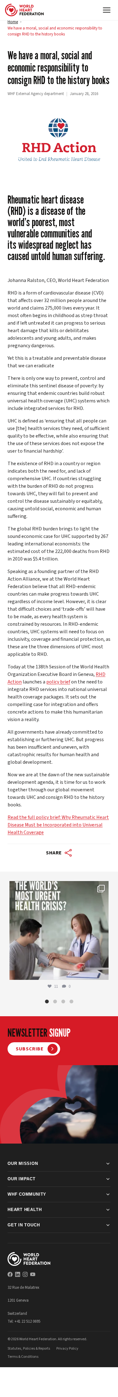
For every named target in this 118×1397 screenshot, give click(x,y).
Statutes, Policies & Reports (29, 1348)
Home (13, 22)
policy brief (58, 681)
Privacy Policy (67, 1348)
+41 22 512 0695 (27, 1321)
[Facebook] (10, 1274)
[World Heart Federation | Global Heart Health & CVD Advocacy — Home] (24, 10)
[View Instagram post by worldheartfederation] (102, 972)
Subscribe (30, 1048)
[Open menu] (106, 10)
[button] (47, 1001)
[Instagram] (25, 1274)
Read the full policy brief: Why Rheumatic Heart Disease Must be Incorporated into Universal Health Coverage (58, 825)
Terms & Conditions (23, 1356)
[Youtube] (32, 1274)
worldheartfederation (58, 887)
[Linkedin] (17, 1274)
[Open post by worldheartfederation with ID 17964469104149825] (59, 930)
